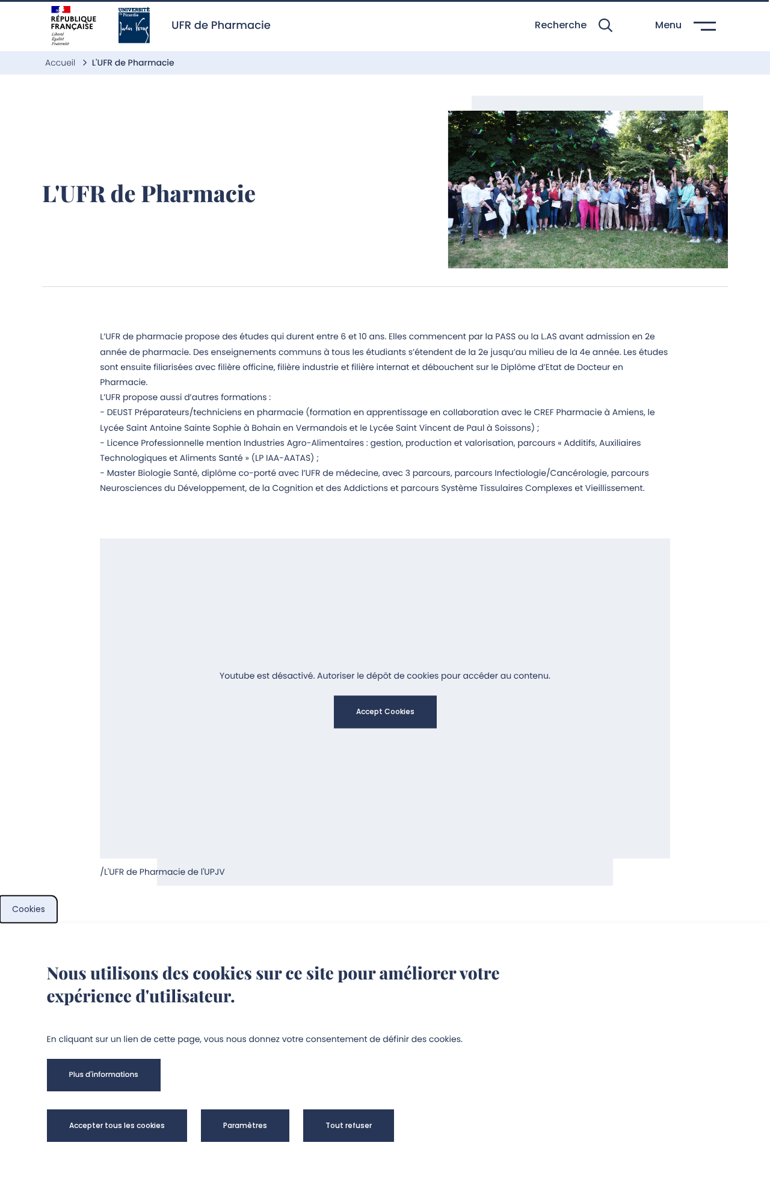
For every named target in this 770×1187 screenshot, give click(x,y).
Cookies (28, 909)
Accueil (61, 63)
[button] (573, 25)
